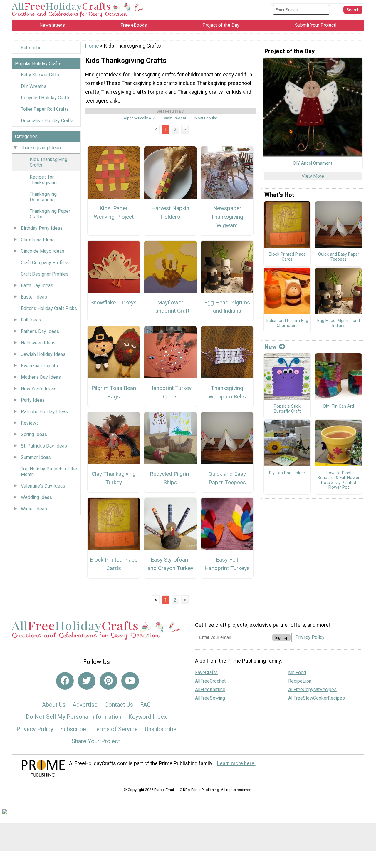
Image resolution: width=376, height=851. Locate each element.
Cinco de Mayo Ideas (42, 251)
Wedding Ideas (36, 497)
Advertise (85, 704)
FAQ (145, 704)
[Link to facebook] (65, 681)
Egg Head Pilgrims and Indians (227, 306)
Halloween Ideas (38, 343)
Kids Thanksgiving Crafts (48, 162)
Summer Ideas (36, 457)
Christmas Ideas (38, 239)
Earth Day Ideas (37, 285)
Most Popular (205, 118)
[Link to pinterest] (108, 681)
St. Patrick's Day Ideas (44, 446)
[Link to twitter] (86, 681)
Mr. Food (297, 672)
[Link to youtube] (130, 681)
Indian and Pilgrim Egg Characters (287, 323)
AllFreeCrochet (210, 681)
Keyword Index (147, 716)
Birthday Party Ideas (42, 228)
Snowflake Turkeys (113, 302)
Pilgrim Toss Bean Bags (113, 392)
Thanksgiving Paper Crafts (50, 214)
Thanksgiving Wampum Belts (227, 392)
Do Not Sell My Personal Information (73, 716)
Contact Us (119, 704)
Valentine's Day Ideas (43, 486)
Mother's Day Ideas (41, 377)
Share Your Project (96, 741)
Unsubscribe (161, 729)
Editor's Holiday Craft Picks (49, 308)
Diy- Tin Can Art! (338, 406)
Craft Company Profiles (45, 262)
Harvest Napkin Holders (170, 212)
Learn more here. (236, 763)
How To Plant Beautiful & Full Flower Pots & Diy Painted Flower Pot (339, 480)
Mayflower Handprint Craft (170, 306)
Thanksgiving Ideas (41, 147)
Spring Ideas (34, 434)
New (270, 346)
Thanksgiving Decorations (43, 196)
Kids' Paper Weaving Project (114, 212)
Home (92, 46)
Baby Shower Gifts (40, 75)
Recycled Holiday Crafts (45, 97)
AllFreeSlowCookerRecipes (316, 698)
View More (313, 176)
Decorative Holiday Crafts (47, 120)
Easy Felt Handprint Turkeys (227, 564)
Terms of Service (115, 729)
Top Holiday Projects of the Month (49, 471)
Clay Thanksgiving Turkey (114, 478)
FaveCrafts (206, 672)
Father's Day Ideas (40, 331)
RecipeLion (299, 681)
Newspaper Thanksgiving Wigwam (227, 217)
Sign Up (281, 637)
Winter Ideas (34, 509)
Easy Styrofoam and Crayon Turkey (170, 564)
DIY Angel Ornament (312, 163)
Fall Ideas (31, 320)
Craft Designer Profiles (44, 274)
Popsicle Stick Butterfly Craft (287, 409)
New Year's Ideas (38, 388)
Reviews (30, 423)
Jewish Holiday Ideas (43, 354)
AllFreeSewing (210, 698)
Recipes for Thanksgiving (43, 179)
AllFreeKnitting (210, 689)
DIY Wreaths (33, 86)
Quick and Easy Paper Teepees (227, 478)
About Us (54, 704)
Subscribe (31, 48)
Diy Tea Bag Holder (287, 473)
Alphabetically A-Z (139, 118)
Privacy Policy (34, 729)
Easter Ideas (34, 297)
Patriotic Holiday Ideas (44, 411)
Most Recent (174, 118)
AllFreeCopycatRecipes (312, 689)
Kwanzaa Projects (39, 365)
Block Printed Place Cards (113, 564)
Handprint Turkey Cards (170, 392)
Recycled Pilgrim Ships (170, 478)
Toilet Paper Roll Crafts (45, 109)
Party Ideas (33, 400)
